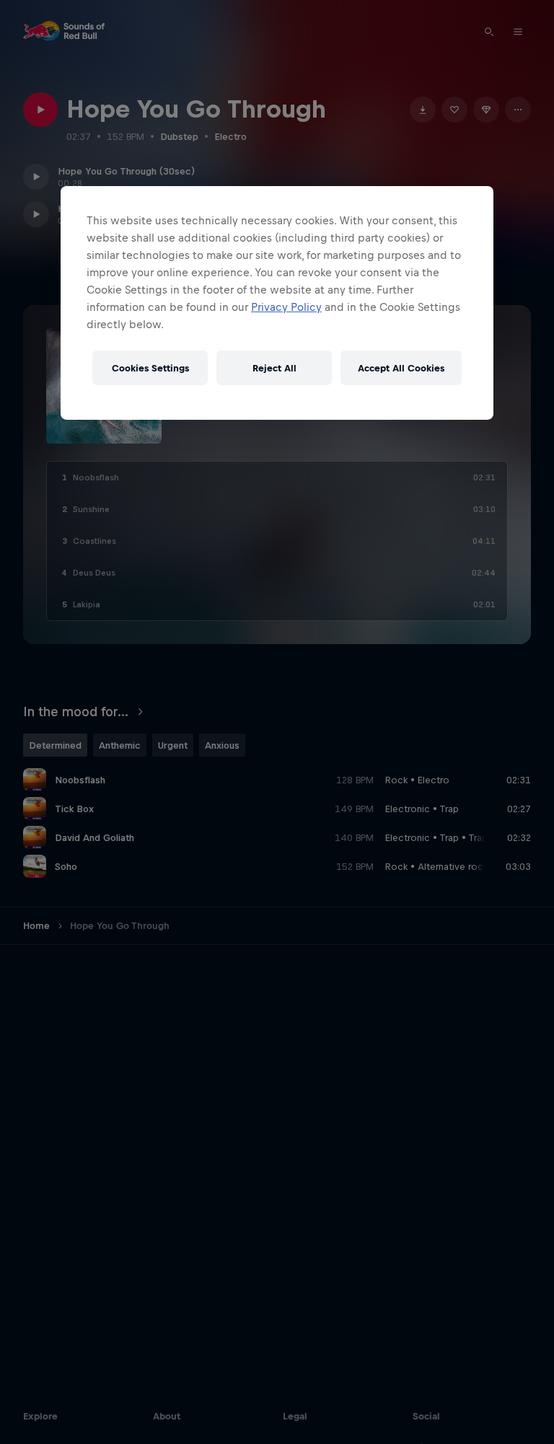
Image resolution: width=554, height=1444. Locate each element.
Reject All (274, 367)
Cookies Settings (150, 367)
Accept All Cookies (401, 367)
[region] (277, 303)
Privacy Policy (286, 307)
